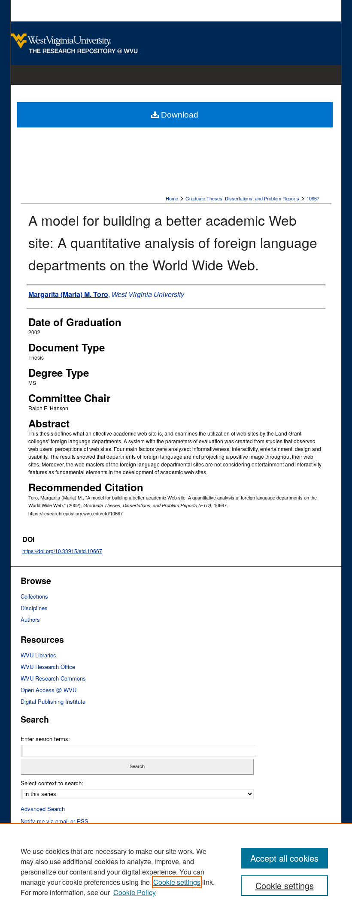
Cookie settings (176, 882)
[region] (176, 871)
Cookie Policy (134, 892)
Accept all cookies (284, 858)
